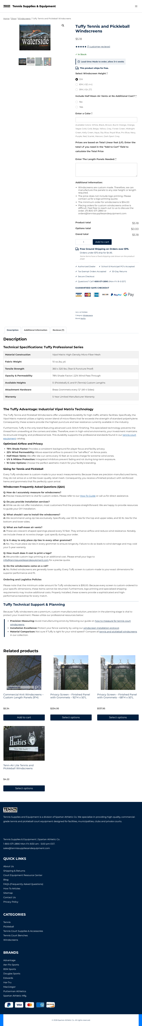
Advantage (9, 960)
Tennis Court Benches (15, 935)
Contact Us (9, 897)
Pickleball (8, 926)
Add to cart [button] (24, 717)
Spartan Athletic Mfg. (15, 995)
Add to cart (102, 241)
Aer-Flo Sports (11, 964)
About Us (8, 866)
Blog (5, 879)
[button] (62, 25)
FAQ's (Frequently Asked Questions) (23, 884)
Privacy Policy (10, 902)
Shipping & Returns (14, 870)
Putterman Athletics (14, 991)
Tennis (7, 922)
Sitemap (8, 893)
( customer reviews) (98, 46)
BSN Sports (9, 969)
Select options (71, 717)
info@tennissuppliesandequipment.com (26, 560)
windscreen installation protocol (101, 628)
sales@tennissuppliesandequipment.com (26, 848)
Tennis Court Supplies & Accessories (23, 931)
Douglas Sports (11, 973)
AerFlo (83, 318)
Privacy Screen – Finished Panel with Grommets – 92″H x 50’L (70, 696)
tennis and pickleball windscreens (118, 631)
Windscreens (88, 315)
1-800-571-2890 (101, 281)
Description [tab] (13, 330)
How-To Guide (88, 496)
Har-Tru (7, 982)
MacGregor (9, 987)
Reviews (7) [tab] (58, 330)
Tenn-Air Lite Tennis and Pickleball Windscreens (18, 767)
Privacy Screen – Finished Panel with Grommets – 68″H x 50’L (117, 696)
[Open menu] (136, 6)
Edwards (8, 978)
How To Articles (11, 888)
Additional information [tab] (35, 330)
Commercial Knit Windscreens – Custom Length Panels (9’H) (23, 696)
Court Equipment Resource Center (22, 875)
